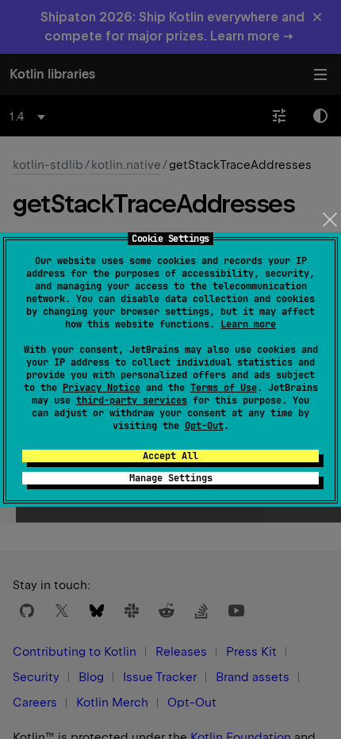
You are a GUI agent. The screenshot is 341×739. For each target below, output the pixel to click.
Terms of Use (223, 387)
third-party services (131, 400)
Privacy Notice (101, 387)
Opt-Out (204, 425)
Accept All (170, 456)
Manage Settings (171, 478)
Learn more (248, 324)
